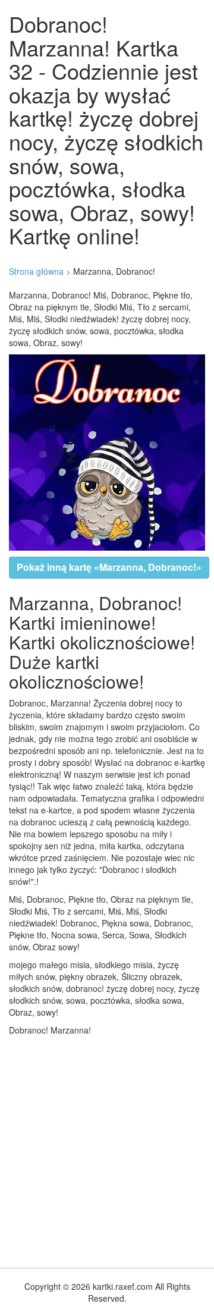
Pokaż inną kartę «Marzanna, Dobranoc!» (109, 567)
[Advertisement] (107, 1149)
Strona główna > (40, 271)
